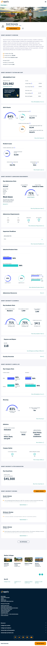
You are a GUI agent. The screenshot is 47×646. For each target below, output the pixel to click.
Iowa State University (6, 564)
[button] (23, 28)
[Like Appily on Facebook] (23, 637)
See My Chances (13, 28)
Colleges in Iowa (7, 581)
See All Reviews (23, 541)
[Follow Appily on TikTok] (27, 637)
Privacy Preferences (4, 615)
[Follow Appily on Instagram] (15, 637)
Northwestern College (17, 564)
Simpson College (28, 563)
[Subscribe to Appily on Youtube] (31, 637)
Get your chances (30, 197)
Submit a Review (40, 491)
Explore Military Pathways (7, 95)
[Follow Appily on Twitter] (19, 637)
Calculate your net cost (7, 86)
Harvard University (37, 564)
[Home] (5, 2)
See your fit (5, 204)
